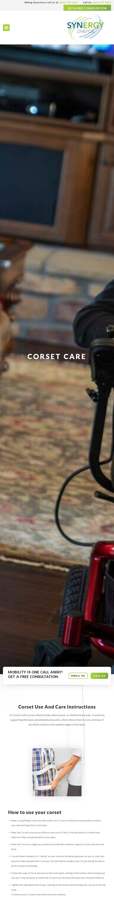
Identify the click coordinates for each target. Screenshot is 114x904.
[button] (6, 27)
